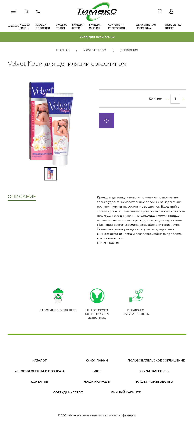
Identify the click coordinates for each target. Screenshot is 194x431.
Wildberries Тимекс (173, 26)
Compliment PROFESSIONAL (117, 26)
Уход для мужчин (95, 26)
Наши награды (97, 381)
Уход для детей (78, 26)
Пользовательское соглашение (156, 360)
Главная (62, 50)
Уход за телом (61, 26)
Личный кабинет (126, 392)
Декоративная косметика (146, 26)
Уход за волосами (43, 26)
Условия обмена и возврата (39, 371)
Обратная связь (154, 371)
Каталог (39, 360)
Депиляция (129, 50)
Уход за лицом (25, 26)
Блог (97, 371)
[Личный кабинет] (171, 11)
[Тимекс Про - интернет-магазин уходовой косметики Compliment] (97, 11)
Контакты (39, 381)
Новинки (14, 26)
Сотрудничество (68, 392)
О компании (97, 360)
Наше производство (154, 381)
